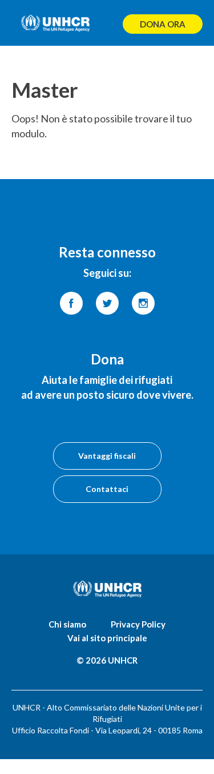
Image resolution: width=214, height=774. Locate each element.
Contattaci (107, 489)
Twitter (107, 303)
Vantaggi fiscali (107, 456)
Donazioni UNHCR (55, 23)
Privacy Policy (138, 624)
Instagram (143, 303)
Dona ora (162, 24)
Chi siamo (67, 624)
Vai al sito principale (107, 638)
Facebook (71, 303)
